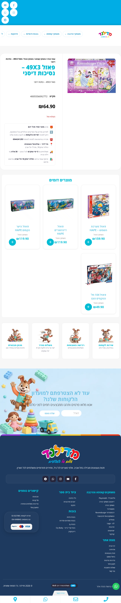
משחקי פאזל (28, 59)
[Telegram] (5, 20)
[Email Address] (76, 599)
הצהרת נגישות (112, 586)
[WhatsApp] (45, 599)
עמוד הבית (51, 59)
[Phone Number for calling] (106, 599)
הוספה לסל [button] (88, 242)
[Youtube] (5, 5)
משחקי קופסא (40, 59)
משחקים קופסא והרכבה (101, 492)
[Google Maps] (15, 599)
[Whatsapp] (5, 12)
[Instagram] (13, 12)
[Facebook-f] (13, 5)
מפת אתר (101, 586)
